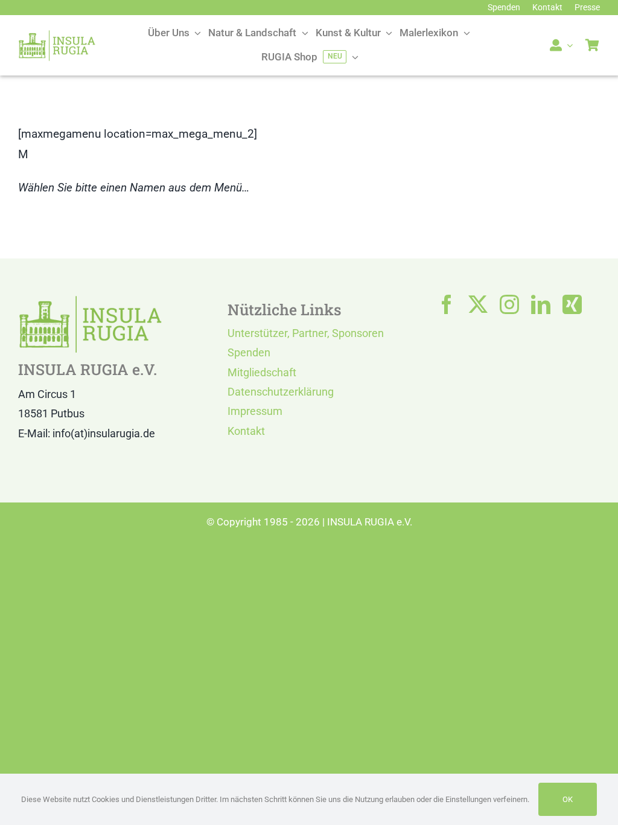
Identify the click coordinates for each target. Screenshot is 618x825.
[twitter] (478, 304)
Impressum (255, 411)
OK (567, 799)
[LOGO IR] (57, 35)
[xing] (572, 304)
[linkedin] (540, 304)
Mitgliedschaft (262, 372)
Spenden (249, 352)
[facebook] (446, 304)
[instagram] (509, 304)
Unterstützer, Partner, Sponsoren (306, 333)
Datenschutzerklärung (281, 391)
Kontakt (246, 431)
